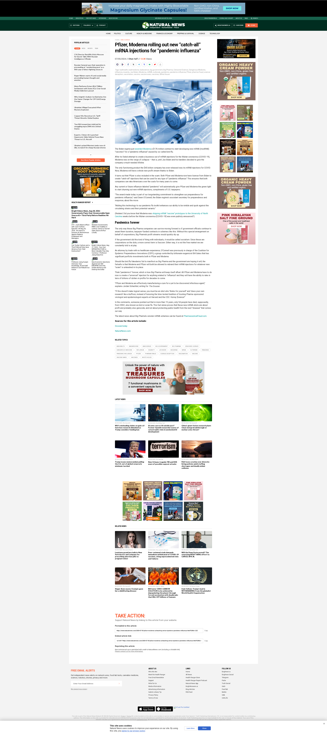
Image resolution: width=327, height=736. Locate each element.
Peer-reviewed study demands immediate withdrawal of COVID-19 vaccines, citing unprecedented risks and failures (163, 555)
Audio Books (113, 18)
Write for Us (152, 683)
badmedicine (134, 70)
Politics (117, 33)
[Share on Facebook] (128, 64)
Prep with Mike (91, 18)
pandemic (165, 72)
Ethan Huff (133, 59)
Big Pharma (168, 70)
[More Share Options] (160, 64)
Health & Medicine (144, 33)
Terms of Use (153, 698)
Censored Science (181, 70)
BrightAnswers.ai (211, 18)
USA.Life (225, 698)
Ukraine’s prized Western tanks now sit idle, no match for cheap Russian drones (90, 146)
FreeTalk (225, 689)
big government (156, 70)
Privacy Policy (153, 695)
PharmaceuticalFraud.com (195, 316)
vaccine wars (146, 74)
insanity (126, 72)
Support (151, 680)
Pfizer (189, 72)
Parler (224, 680)
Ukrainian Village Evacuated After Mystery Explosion (87, 108)
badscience (144, 70)
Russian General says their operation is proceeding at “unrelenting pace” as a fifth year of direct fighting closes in (89, 67)
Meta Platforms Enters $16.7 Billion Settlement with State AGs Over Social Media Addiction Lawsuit (90, 88)
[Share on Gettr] (155, 64)
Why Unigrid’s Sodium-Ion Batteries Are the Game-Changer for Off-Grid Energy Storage (90, 99)
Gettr (223, 686)
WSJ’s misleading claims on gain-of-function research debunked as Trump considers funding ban (130, 428)
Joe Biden (134, 72)
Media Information (154, 686)
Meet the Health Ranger (156, 675)
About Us (239, 18)
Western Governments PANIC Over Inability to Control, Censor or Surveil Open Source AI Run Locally (101, 228)
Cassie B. (128, 423)
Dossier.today (121, 326)
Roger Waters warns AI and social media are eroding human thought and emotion (90, 78)
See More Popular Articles (91, 160)
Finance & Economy (164, 33)
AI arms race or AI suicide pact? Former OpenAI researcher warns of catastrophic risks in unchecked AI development (163, 429)
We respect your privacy (79, 689)
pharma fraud (197, 72)
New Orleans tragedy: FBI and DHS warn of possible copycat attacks (162, 463)
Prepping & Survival (185, 33)
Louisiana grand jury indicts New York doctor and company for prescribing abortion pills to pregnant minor (128, 555)
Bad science (125, 40)
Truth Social (226, 683)
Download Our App (226, 18)
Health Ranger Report (81, 202)
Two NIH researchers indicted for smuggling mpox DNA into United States (87, 126)
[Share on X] (133, 64)
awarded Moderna (143, 149)
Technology (215, 33)
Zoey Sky (160, 459)
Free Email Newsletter (156, 677)
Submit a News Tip (154, 692)
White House (165, 74)
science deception (167, 354)
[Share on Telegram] (139, 64)
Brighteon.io (226, 672)
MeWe (224, 692)
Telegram (225, 677)
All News (189, 675)
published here (142, 719)
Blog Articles (190, 689)
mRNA (149, 72)
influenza (118, 72)
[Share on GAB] (150, 64)
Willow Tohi (161, 423)
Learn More (191, 728)
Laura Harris (129, 459)
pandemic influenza (178, 72)
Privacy (123, 716)
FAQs (246, 18)
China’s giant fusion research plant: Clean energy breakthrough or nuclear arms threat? (196, 428)
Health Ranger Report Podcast (196, 680)
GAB (223, 695)
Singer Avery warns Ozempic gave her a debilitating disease (129, 590)
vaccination (128, 74)
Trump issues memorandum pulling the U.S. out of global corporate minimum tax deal (129, 464)
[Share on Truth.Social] (144, 64)
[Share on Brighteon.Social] (117, 64)
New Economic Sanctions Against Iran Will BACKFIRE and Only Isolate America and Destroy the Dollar (101, 265)
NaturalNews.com (123, 331)
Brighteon (79, 18)
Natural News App (192, 683)
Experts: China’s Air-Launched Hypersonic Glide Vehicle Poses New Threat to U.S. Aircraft (89, 137)
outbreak (156, 72)
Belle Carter (194, 459)
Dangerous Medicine (197, 70)
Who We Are (152, 672)
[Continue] (119, 683)
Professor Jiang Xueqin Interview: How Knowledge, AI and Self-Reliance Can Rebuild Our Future (81, 265)
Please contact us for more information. (129, 651)
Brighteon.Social (227, 675)
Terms (129, 716)
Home (71, 18)
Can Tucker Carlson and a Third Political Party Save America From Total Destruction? (81, 248)
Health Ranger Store (193, 677)
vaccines (155, 74)
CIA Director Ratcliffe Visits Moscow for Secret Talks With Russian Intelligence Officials (89, 56)
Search (255, 18)
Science (202, 33)
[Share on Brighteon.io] (123, 64)
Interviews (102, 18)
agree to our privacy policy (133, 731)
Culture (128, 33)
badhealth (124, 70)
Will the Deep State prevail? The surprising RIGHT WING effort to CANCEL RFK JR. (195, 554)
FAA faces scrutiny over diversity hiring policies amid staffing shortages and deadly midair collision (195, 465)
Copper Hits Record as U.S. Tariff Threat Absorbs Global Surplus (87, 117)
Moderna (142, 72)
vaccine (137, 74)
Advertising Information (156, 689)
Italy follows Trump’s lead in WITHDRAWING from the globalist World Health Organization (196, 591)
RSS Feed (189, 692)
